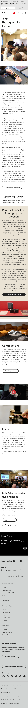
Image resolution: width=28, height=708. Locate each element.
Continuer (19, 8)
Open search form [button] (18, 12)
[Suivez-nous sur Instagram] (3, 676)
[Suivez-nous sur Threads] (20, 676)
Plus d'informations (10, 371)
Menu (6, 13)
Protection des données (16, 685)
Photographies (9, 525)
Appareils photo (9, 520)
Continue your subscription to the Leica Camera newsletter (25, 548)
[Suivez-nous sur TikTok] (16, 676)
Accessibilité (14, 688)
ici (2, 453)
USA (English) (5, 8)
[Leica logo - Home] (14, 13)
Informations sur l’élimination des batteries (11, 696)
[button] (25, 576)
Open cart (25, 12)
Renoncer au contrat (10, 656)
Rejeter (24, 8)
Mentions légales (5, 685)
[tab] (11, 87)
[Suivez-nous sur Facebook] (12, 676)
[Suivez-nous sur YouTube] (7, 676)
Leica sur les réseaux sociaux (14, 666)
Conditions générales (15, 699)
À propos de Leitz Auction (12, 187)
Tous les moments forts (14, 294)
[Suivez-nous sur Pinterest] (24, 676)
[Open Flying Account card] (22, 12)
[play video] (14, 392)
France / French (11, 570)
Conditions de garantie (6, 692)
